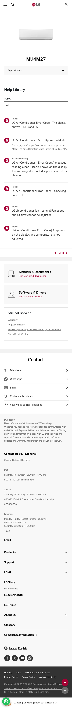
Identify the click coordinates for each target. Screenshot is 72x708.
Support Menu (15, 70)
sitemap (8, 672)
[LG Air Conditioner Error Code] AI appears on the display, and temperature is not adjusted (39, 234)
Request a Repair (16, 324)
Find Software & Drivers (30, 296)
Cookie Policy (28, 677)
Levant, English (18, 648)
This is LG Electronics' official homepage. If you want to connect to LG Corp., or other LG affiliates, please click (35, 690)
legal (18, 672)
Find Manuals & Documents (32, 275)
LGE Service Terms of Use (37, 672)
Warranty (12, 319)
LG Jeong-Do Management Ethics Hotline (34, 702)
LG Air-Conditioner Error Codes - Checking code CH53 (39, 193)
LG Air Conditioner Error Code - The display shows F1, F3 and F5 (39, 125)
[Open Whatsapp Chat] (6, 701)
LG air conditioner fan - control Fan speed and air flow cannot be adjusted (38, 212)
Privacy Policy (11, 677)
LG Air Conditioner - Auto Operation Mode (39, 140)
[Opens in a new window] (7, 658)
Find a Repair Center (18, 334)
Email (7, 540)
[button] (36, 562)
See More (59, 253)
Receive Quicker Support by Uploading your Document (34, 329)
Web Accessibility (47, 677)
